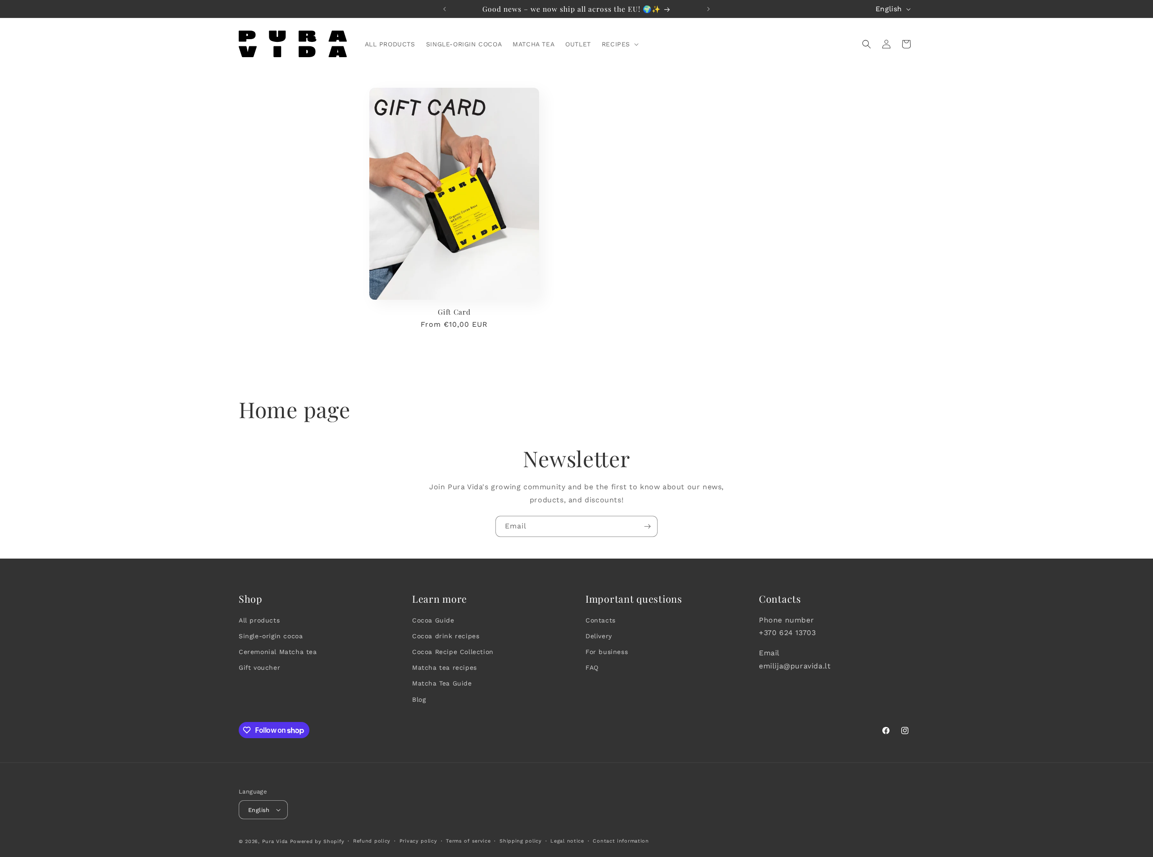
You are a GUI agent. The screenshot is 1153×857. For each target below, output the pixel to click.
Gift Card (454, 311)
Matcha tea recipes (444, 667)
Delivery (599, 636)
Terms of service (468, 841)
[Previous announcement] (444, 9)
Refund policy (371, 841)
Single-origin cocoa (271, 636)
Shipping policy (520, 841)
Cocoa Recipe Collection (453, 651)
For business (607, 651)
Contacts (601, 620)
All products (259, 620)
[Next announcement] (708, 9)
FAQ (592, 667)
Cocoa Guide (433, 620)
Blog (419, 699)
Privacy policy (418, 841)
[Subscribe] (647, 526)
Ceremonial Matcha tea (278, 651)
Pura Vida (275, 841)
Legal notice (567, 841)
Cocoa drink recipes (445, 636)
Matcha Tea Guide (442, 683)
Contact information (621, 841)
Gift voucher (259, 667)
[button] (619, 44)
